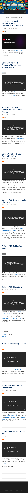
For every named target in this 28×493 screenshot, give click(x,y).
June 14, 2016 (5, 346)
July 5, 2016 (5, 250)
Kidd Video (4, 336)
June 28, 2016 (5, 289)
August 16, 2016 (6, 28)
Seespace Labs (14, 415)
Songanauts (5, 334)
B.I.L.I (5, 463)
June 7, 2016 (5, 390)
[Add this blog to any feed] (4, 31)
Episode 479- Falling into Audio (12, 247)
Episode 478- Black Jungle (12, 287)
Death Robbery (12, 53)
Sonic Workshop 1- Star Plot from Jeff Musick (13, 155)
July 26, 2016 (5, 114)
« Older (4, 476)
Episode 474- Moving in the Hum (13, 432)
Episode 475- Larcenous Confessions (12, 386)
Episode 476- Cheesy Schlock (14, 343)
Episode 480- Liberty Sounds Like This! (14, 201)
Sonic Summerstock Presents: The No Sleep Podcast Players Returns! (12, 23)
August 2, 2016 (5, 69)
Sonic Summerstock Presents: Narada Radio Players (12, 109)
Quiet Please (20, 140)
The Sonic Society (14, 490)
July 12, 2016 (5, 204)
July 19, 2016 (5, 158)
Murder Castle (12, 95)
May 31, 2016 (5, 436)
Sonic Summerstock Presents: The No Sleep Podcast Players (11, 65)
